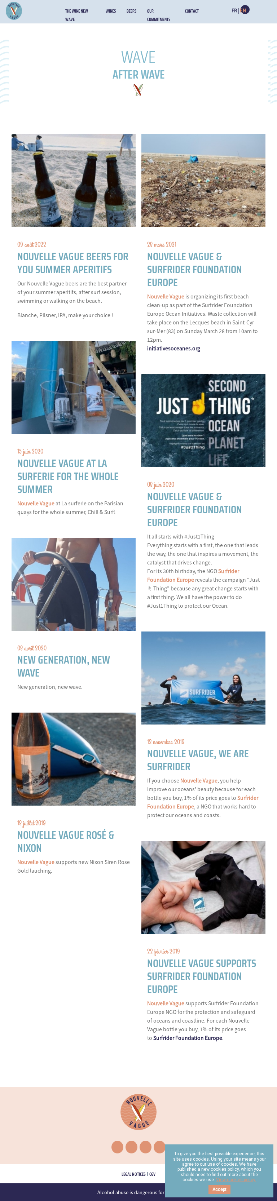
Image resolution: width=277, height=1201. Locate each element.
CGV (152, 1174)
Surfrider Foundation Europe (187, 1037)
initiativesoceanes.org (173, 348)
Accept (219, 1189)
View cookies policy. (236, 1179)
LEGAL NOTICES (134, 1174)
